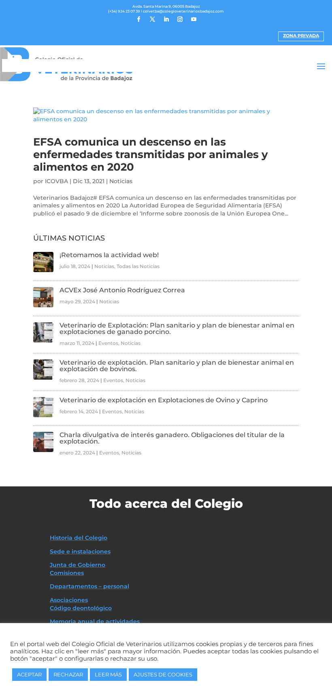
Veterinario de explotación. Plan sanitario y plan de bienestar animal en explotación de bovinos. (177, 366)
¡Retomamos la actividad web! (109, 255)
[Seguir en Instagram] (180, 19)
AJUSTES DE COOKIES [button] (163, 674)
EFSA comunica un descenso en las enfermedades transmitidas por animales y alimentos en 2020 (150, 154)
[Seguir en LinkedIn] (166, 19)
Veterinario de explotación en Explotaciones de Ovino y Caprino (164, 400)
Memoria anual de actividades (95, 621)
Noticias (120, 181)
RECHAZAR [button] (68, 674)
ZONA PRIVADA (301, 35)
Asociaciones (69, 600)
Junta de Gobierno (77, 564)
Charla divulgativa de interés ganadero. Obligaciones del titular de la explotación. (172, 438)
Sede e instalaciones (80, 551)
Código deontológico (81, 608)
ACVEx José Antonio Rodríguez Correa (122, 290)
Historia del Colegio (78, 537)
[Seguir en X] (152, 19)
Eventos (108, 343)
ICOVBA (56, 181)
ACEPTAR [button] (29, 674)
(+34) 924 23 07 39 (124, 11)
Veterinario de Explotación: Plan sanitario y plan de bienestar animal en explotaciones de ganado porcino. (177, 328)
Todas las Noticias (138, 266)
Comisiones (67, 573)
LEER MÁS (108, 674)
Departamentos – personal (89, 586)
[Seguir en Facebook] (138, 19)
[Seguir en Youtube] (193, 19)
